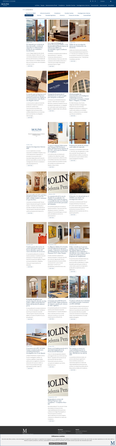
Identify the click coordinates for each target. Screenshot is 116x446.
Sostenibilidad (87, 15)
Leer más (30, 66)
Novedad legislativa (51, 15)
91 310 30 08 (12, 1)
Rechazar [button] (57, 443)
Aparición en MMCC (31, 13)
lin (110, 1)
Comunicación (95, 5)
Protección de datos (74, 15)
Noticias (39, 15)
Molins (24, 9)
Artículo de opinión (45, 13)
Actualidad (111, 5)
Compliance (61, 5)
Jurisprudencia (29, 15)
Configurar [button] (63, 443)
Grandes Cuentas (70, 5)
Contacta (102, 1)
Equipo (42, 5)
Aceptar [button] (51, 443)
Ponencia (62, 15)
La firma (37, 5)
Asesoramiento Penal (51, 5)
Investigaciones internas (83, 5)
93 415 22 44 (6, 1)
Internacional (103, 5)
